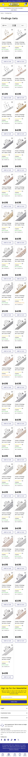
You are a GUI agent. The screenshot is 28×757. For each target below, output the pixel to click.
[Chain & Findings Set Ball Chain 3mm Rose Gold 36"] (20, 70)
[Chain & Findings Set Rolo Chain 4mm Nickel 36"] (7, 613)
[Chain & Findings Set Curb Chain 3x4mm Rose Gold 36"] (20, 432)
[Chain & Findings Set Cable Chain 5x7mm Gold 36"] (7, 215)
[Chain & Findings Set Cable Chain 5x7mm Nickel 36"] (7, 251)
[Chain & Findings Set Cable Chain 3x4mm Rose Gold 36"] (7, 179)
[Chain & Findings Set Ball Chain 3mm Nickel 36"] (7, 70)
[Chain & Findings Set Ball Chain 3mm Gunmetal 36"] (20, 34)
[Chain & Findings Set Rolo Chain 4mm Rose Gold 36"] (20, 613)
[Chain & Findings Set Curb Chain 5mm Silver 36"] (20, 541)
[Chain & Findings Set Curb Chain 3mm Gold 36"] (20, 287)
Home (2, 13)
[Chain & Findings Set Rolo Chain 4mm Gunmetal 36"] (20, 577)
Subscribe (14, 702)
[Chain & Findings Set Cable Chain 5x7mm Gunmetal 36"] (20, 215)
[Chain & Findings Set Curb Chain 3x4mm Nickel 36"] (7, 432)
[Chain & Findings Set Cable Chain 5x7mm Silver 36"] (7, 287)
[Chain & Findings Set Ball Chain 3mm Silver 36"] (7, 106)
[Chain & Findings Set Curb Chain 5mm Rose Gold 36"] (7, 541)
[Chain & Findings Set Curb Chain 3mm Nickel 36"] (20, 324)
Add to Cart (7, 61)
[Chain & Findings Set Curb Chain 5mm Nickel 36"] (20, 505)
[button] (13, 25)
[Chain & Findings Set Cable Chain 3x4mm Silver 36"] (20, 179)
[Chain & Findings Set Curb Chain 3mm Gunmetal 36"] (7, 324)
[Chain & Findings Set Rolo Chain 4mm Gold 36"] (7, 577)
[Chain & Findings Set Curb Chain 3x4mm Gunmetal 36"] (20, 396)
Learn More (13, 10)
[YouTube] (15, 739)
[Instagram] (5, 739)
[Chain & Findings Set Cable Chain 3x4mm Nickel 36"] (20, 143)
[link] (2, 755)
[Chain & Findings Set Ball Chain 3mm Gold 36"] (7, 34)
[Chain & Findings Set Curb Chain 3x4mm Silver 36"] (7, 468)
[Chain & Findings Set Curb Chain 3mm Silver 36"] (20, 360)
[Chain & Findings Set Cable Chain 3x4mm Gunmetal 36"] (7, 143)
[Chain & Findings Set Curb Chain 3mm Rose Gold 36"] (7, 360)
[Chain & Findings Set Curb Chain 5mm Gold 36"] (20, 468)
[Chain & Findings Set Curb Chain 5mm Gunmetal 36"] (7, 505)
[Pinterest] (8, 739)
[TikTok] (11, 739)
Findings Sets (8, 13)
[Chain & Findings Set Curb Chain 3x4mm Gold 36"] (7, 396)
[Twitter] (18, 739)
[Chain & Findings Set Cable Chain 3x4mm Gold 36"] (20, 106)
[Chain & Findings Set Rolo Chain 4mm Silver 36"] (7, 649)
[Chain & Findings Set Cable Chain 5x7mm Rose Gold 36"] (20, 251)
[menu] (3, 4)
